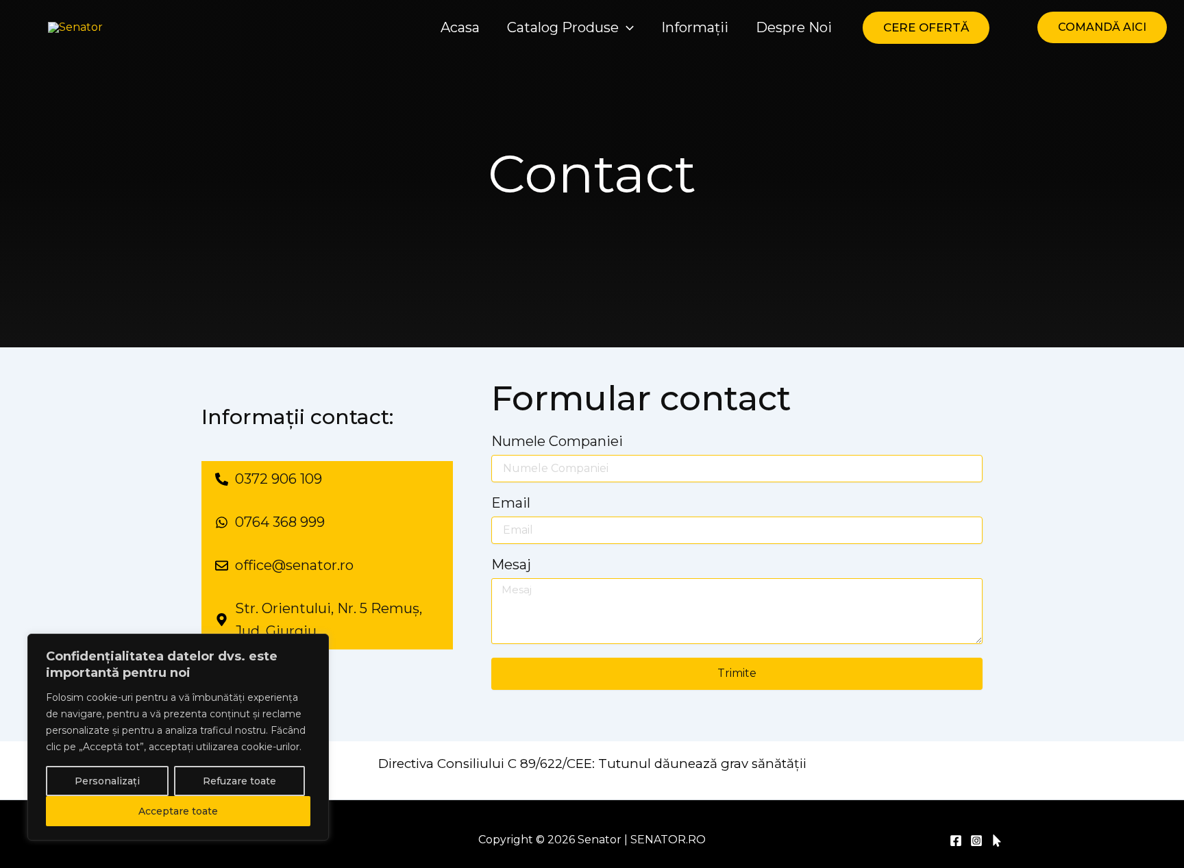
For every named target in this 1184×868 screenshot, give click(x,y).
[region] (178, 737)
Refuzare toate (239, 781)
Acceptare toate (178, 811)
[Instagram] (976, 840)
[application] (626, 27)
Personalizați (107, 781)
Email (510, 503)
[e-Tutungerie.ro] (997, 840)
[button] (574, 27)
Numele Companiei (557, 441)
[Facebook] (956, 840)
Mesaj (511, 565)
